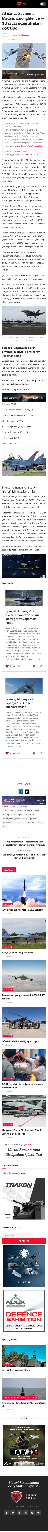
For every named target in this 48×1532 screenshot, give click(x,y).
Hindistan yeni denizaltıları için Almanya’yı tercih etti (24, 1404)
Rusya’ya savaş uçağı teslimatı (17, 952)
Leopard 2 (19, 823)
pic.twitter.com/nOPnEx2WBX (28, 145)
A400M (13, 806)
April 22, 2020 (31, 154)
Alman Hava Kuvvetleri (12, 810)
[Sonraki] (26, 1418)
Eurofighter (29, 814)
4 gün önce (7, 1137)
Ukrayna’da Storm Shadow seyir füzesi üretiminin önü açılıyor (21, 1131)
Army (37, 810)
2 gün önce (7, 1045)
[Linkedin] (21, 791)
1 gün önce (7, 1002)
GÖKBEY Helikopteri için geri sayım (20, 1041)
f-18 (25, 819)
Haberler (8, 904)
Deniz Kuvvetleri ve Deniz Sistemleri (20, 1397)
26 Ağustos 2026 (9, 1374)
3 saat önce (7, 913)
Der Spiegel (17, 814)
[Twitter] (27, 791)
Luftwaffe (30, 823)
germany (33, 819)
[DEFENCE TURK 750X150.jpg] (24, 397)
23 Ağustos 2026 (9, 1409)
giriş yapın (28, 1144)
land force (7, 823)
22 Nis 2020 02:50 (12, 39)
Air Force (23, 806)
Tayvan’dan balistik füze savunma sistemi (23, 909)
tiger (5, 827)
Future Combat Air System (26, 291)
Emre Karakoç (23, 35)
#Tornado (29, 123)
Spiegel (40, 823)
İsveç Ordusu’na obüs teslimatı (16, 1370)
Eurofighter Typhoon (11, 819)
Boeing (6, 814)
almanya (28, 810)
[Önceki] (22, 1418)
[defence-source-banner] (24, 800)
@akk (7, 142)
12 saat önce (8, 956)
